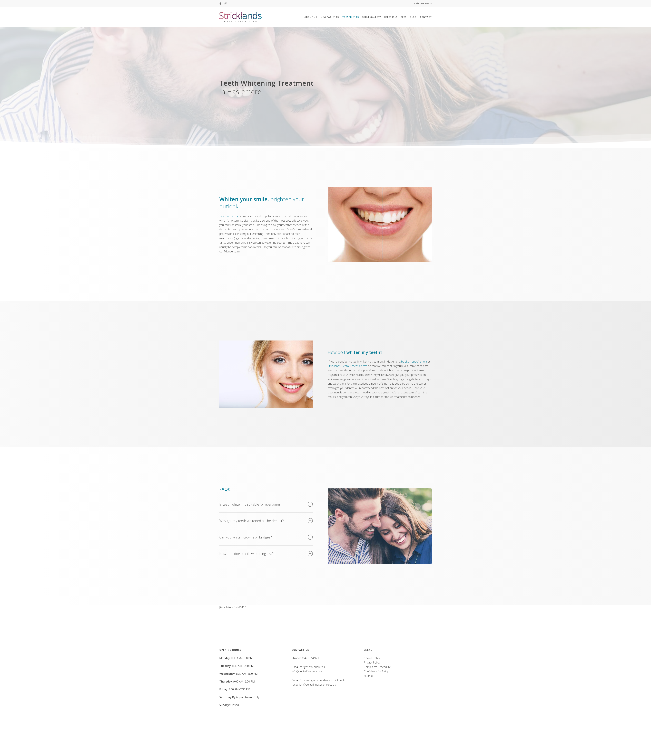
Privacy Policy (372, 662)
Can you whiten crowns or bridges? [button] (245, 537)
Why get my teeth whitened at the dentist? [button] (251, 520)
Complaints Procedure (377, 667)
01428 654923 (310, 658)
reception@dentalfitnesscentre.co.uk (314, 684)
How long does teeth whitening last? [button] (246, 553)
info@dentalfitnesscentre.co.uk (310, 671)
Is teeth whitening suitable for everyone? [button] (249, 504)
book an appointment (414, 361)
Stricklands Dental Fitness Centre (347, 366)
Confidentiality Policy (376, 671)
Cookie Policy (372, 658)
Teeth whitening (228, 216)
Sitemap (368, 676)
